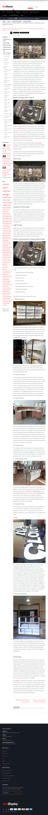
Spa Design (6, 56)
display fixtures (6, 262)
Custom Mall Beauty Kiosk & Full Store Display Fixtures (6, 148)
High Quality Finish (6, 770)
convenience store (7, 271)
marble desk (9, 284)
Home (4, 21)
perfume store (6, 259)
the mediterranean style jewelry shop (6, 213)
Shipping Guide (6, 763)
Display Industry (7, 47)
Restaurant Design (8, 119)
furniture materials (7, 261)
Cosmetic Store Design (24, 32)
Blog (9, 21)
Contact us (5, 753)
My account (5, 756)
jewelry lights (8, 232)
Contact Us (42, 1)
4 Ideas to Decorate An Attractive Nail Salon (39, 700)
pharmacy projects (7, 247)
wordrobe (4, 296)
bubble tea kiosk (6, 272)
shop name (5, 228)
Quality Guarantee (6, 778)
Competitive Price (6, 780)
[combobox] (26, 6)
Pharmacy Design (8, 113)
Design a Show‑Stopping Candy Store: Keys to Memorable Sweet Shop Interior (7, 159)
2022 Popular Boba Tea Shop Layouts (21, 700)
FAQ (3, 758)
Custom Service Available (8, 775)
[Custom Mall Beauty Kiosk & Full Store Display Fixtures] (4, 145)
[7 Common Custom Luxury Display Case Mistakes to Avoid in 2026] (4, 168)
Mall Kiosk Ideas (7, 45)
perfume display (6, 281)
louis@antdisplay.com (7, 740)
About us (4, 751)
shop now (37, 18)
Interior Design (16, 21)
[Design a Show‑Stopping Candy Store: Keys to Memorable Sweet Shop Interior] (4, 156)
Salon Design (27, 21)
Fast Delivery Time (6, 773)
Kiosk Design (6, 43)
